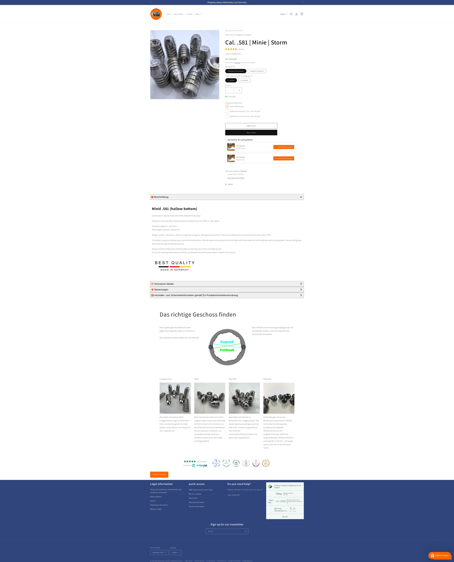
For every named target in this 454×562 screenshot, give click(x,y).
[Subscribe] (245, 531)
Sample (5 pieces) (257, 71)
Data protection (156, 497)
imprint (152, 501)
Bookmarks (193, 498)
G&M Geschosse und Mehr (162, 561)
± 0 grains (244, 80)
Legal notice (188, 561)
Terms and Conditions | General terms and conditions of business (165, 491)
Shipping (237, 62)
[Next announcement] (303, 2)
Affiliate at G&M (156, 509)
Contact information (234, 561)
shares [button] (230, 184)
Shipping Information (196, 502)
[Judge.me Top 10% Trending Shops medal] (266, 463)
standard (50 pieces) (236, 71)
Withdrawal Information (159, 505)
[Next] (243, 347)
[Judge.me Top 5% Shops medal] (256, 463)
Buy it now (251, 132)
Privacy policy (211, 561)
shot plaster (240, 146)
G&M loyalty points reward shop (201, 490)
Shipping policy (247, 561)
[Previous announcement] (151, 2)
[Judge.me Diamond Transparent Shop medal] (216, 463)
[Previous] (210, 347)
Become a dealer (195, 494)
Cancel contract (159, 474)
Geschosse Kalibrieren (233, 103)
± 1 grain (231, 80)
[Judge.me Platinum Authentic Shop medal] (226, 463)
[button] (178, 14)
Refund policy (222, 561)
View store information (236, 178)
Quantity (228, 86)
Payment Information (196, 506)
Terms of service (199, 561)
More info (285, 516)
